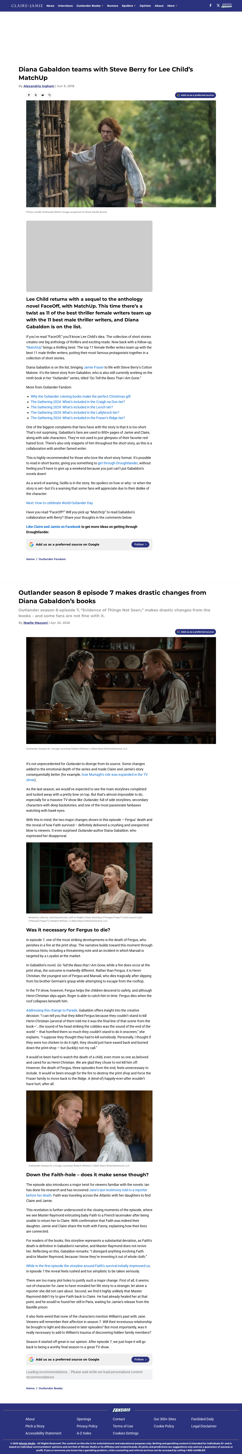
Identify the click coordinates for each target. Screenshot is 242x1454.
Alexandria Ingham (39, 86)
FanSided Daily (202, 1419)
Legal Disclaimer (204, 1426)
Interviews (65, 5)
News (50, 5)
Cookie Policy (164, 1426)
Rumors (112, 5)
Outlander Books (88, 5)
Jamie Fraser (94, 367)
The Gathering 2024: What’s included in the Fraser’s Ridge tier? (78, 418)
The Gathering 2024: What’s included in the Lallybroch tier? (75, 412)
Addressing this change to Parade (51, 1010)
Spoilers (127, 5)
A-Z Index (84, 1433)
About (159, 5)
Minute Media (27, 1443)
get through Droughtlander (118, 463)
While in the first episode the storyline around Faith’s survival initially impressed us (88, 1266)
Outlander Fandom (52, 559)
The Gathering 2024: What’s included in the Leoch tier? (72, 407)
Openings (84, 1419)
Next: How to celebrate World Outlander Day (59, 503)
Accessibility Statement (43, 1433)
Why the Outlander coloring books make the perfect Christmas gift (81, 396)
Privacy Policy (87, 1426)
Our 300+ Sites (165, 1419)
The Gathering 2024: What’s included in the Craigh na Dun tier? (78, 402)
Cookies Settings (126, 1433)
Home (30, 559)
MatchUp (34, 347)
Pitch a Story (35, 1426)
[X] (218, 5)
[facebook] (210, 5)
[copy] (49, 95)
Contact (119, 1419)
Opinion (145, 5)
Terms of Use (123, 1426)
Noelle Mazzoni (36, 623)
